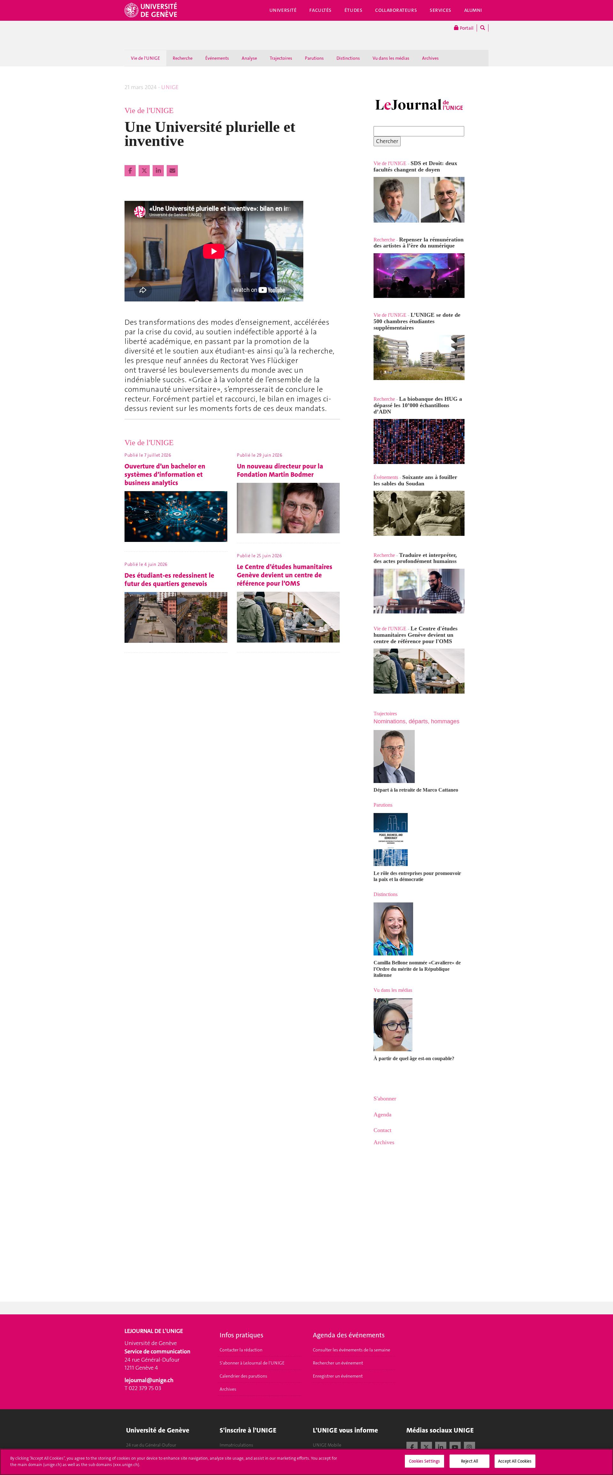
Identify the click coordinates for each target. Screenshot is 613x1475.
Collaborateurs (396, 10)
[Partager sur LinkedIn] (159, 171)
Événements (217, 58)
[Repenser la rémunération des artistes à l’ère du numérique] (419, 275)
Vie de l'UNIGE (145, 58)
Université (283, 10)
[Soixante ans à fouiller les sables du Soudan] (419, 513)
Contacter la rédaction (241, 1350)
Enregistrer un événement (338, 1376)
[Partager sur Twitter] (145, 171)
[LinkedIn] (441, 1447)
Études (353, 10)
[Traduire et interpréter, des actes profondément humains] (419, 595)
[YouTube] (455, 1447)
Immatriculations (236, 1445)
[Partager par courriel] (172, 171)
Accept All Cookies (515, 1461)
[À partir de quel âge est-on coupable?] (419, 1024)
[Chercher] (482, 28)
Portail (466, 28)
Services (440, 10)
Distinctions (348, 58)
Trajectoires (281, 58)
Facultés (320, 10)
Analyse (249, 58)
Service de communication (157, 1351)
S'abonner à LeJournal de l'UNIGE (252, 1363)
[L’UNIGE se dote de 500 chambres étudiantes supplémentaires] (374, 308)
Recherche (183, 58)
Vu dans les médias (391, 58)
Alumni (473, 10)
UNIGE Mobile (327, 1445)
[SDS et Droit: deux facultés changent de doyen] (419, 200)
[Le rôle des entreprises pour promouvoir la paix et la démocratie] (419, 839)
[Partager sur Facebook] (131, 171)
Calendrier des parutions (243, 1376)
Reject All (469, 1461)
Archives (430, 58)
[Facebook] (412, 1447)
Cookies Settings (424, 1461)
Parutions (314, 58)
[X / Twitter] (426, 1447)
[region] (306, 1462)
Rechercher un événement (338, 1363)
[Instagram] (469, 1447)
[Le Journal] (419, 105)
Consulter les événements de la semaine (351, 1350)
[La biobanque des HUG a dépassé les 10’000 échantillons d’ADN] (419, 441)
